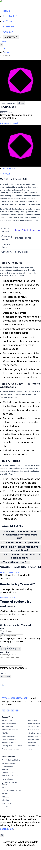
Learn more (6, 829)
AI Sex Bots (6, 769)
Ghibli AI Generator (9, 739)
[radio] (2, 649)
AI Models (8, 26)
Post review (5, 676)
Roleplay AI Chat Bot (9, 782)
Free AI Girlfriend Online (11, 760)
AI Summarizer (7, 727)
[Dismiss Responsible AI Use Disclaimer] (2, 835)
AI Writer (5, 733)
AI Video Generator (9, 742)
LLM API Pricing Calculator (11, 790)
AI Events (5, 797)
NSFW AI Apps (7, 766)
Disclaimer (6, 800)
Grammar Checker (8, 736)
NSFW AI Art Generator (10, 776)
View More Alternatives (9, 572)
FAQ (7, 174)
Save (22, 103)
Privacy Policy (7, 803)
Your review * (5, 652)
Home (6, 11)
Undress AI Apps (8, 773)
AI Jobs (5, 794)
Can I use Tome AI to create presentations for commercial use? (20, 534)
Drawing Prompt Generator (12, 746)
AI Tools (7, 52)
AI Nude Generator (9, 763)
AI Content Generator (10, 730)
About (4, 787)
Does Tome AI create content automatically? (19, 556)
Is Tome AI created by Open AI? (19, 542)
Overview (9, 168)
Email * (2, 633)
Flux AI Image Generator (11, 749)
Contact (5, 806)
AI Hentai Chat (7, 779)
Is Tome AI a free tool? (13, 562)
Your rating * (4, 646)
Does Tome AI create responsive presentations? (19, 548)
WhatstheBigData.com (15, 698)
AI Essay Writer (7, 720)
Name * (2, 628)
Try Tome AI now (7, 598)
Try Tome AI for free (8, 123)
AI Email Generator (9, 723)
